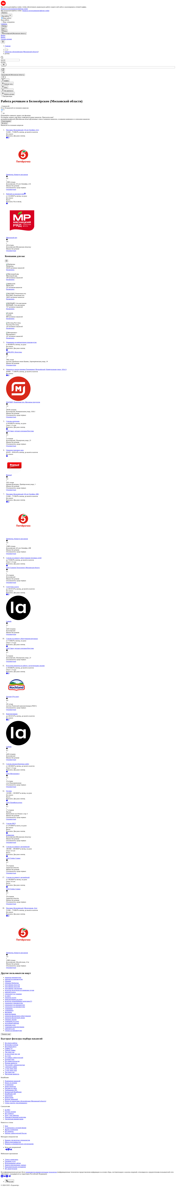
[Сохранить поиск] (3, 70)
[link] (4, 30)
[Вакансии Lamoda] (90, 608)
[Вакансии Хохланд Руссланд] (90, 685)
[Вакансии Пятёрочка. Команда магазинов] (90, 156)
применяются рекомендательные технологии (41, 1172)
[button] (3, 35)
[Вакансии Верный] (90, 465)
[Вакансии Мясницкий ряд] (90, 221)
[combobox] (10, 60)
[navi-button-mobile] (3, 41)
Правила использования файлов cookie (35, 10)
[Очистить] (4, 64)
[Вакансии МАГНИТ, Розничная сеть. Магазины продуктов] (90, 388)
